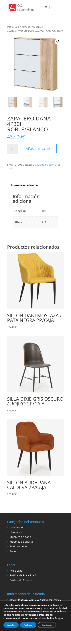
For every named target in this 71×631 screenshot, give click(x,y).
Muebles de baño (20, 537)
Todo (10, 169)
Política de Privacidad (23, 575)
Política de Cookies (21, 580)
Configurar (47, 625)
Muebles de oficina (21, 541)
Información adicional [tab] (24, 185)
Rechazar (28, 625)
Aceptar (11, 625)
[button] (58, 41)
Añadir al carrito (39, 148)
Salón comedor (23, 26)
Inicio (10, 26)
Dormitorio (16, 527)
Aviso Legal (16, 570)
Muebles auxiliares (48, 164)
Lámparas (16, 532)
